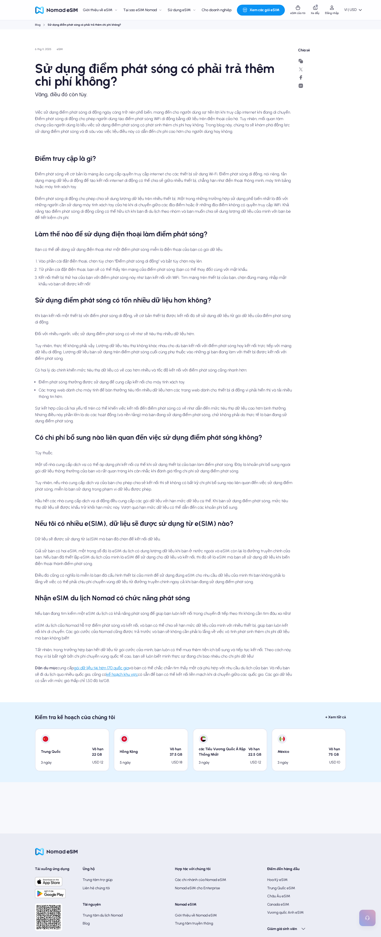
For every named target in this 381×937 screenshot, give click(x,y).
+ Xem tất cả (335, 717)
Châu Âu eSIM (278, 896)
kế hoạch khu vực (122, 674)
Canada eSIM (278, 904)
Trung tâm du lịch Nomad (103, 915)
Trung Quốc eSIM (281, 888)
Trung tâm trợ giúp (97, 880)
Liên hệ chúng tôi (96, 888)
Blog (37, 24)
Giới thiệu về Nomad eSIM (196, 915)
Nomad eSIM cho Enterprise (197, 888)
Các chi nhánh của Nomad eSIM (200, 880)
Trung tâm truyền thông (194, 923)
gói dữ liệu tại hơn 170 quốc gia (101, 667)
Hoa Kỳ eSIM (277, 880)
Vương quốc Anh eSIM (285, 912)
